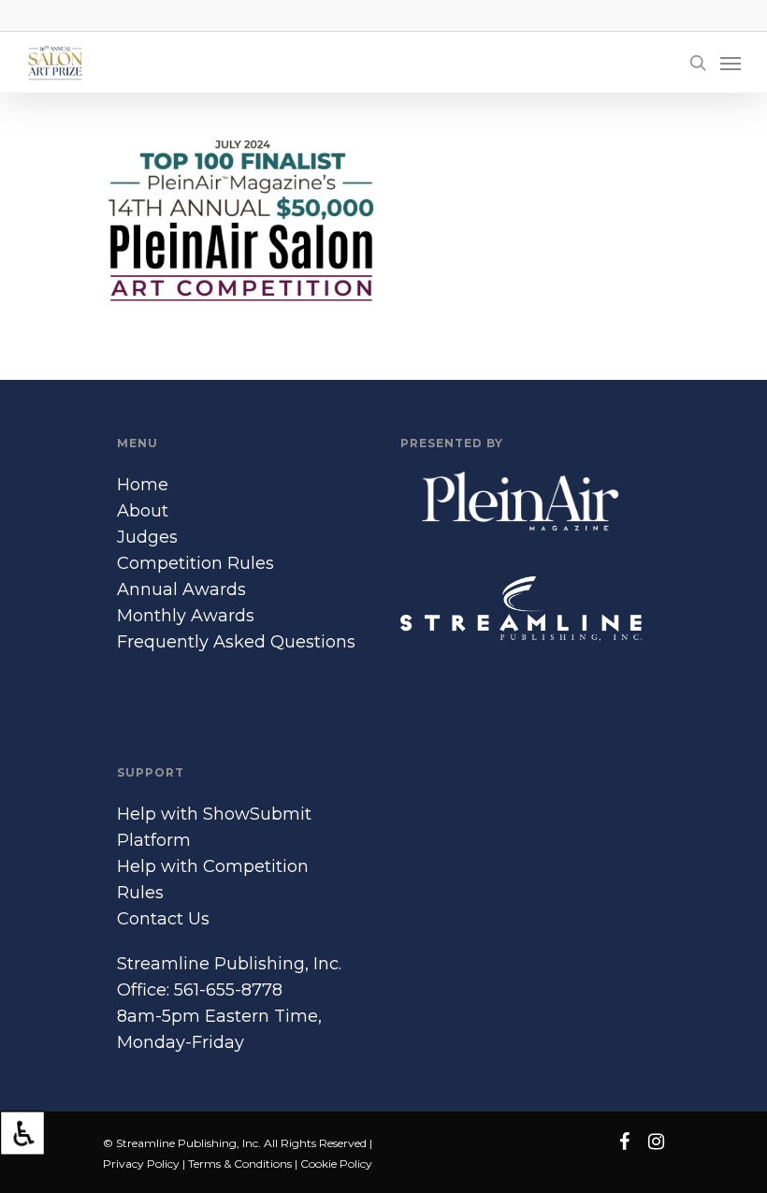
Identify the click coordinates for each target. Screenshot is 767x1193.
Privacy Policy (141, 1164)
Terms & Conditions (240, 1164)
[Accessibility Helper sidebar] (22, 1133)
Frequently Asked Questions (236, 642)
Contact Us (163, 919)
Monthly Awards (185, 615)
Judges (147, 537)
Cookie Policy (336, 1164)
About (142, 511)
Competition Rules (195, 563)
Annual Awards (181, 589)
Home (142, 484)
